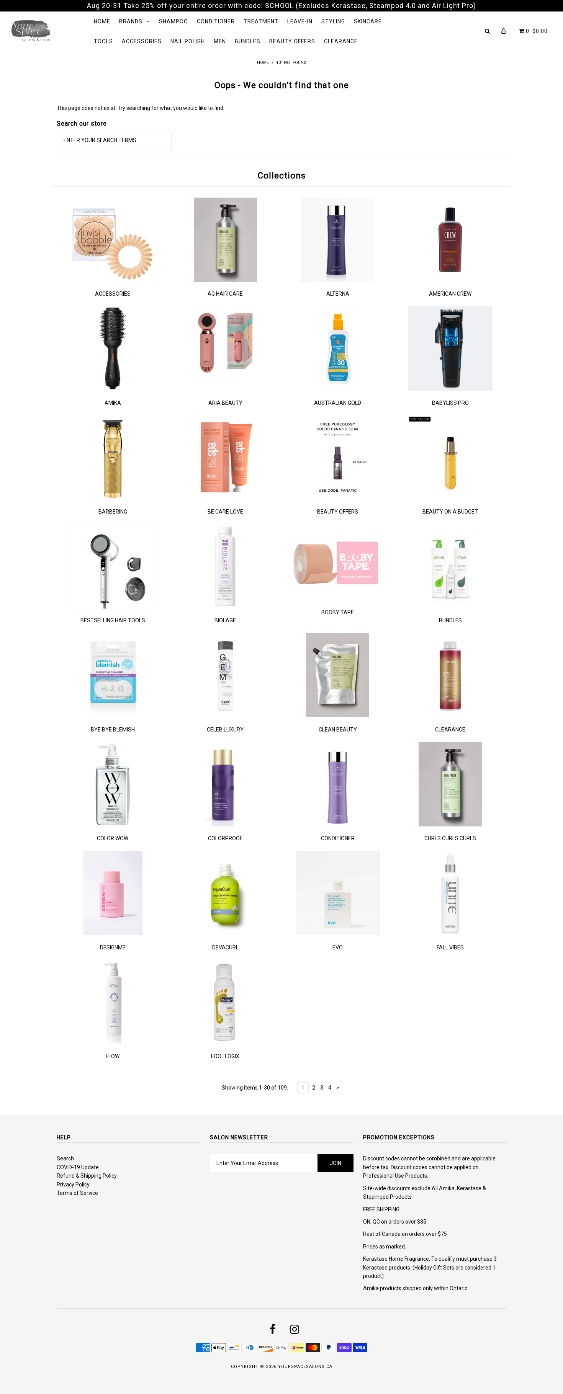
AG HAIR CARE (225, 294)
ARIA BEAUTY (225, 403)
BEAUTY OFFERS (292, 41)
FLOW (112, 1056)
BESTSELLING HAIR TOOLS (112, 620)
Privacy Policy (73, 1184)
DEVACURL (225, 947)
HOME (102, 21)
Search (65, 1158)
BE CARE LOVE (225, 512)
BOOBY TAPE (337, 612)
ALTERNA (337, 294)
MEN (220, 41)
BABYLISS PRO (450, 403)
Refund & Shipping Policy (87, 1176)
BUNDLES (247, 41)
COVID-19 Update (78, 1167)
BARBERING (112, 512)
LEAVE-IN (300, 21)
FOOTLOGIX (225, 1056)
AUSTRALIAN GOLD (337, 403)
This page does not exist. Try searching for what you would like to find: (140, 108)
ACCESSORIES (142, 41)
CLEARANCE (341, 41)
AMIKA (113, 403)
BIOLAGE (225, 620)
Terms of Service (77, 1193)
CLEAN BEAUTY (338, 729)
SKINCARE (368, 21)
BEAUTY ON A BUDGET (450, 512)
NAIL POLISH (187, 41)
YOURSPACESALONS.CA (305, 1366)
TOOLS (103, 41)
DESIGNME (113, 947)
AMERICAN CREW (450, 294)
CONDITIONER (216, 21)
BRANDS (130, 21)
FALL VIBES (450, 947)
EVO (337, 947)
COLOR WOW (112, 838)
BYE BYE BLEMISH (113, 729)
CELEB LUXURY (225, 729)
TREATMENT (261, 21)
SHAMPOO (173, 21)
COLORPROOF (225, 838)
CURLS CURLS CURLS (450, 838)
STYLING (333, 21)
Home (263, 63)
